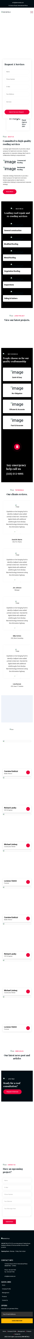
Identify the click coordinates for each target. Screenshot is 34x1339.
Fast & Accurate (17, 425)
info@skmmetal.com (18, 2)
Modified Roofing (11, 244)
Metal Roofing (10, 258)
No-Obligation (17, 393)
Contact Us (5, 1300)
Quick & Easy (17, 377)
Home (3, 1285)
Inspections (9, 285)
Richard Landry (10, 808)
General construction (12, 230)
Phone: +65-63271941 (10, 1270)
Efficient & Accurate (17, 409)
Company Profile (6, 1289)
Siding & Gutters (10, 298)
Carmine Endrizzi (11, 771)
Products (4, 1296)
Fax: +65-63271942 (10, 1272)
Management (5, 1292)
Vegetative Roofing (12, 271)
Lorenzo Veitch (10, 881)
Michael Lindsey (10, 844)
